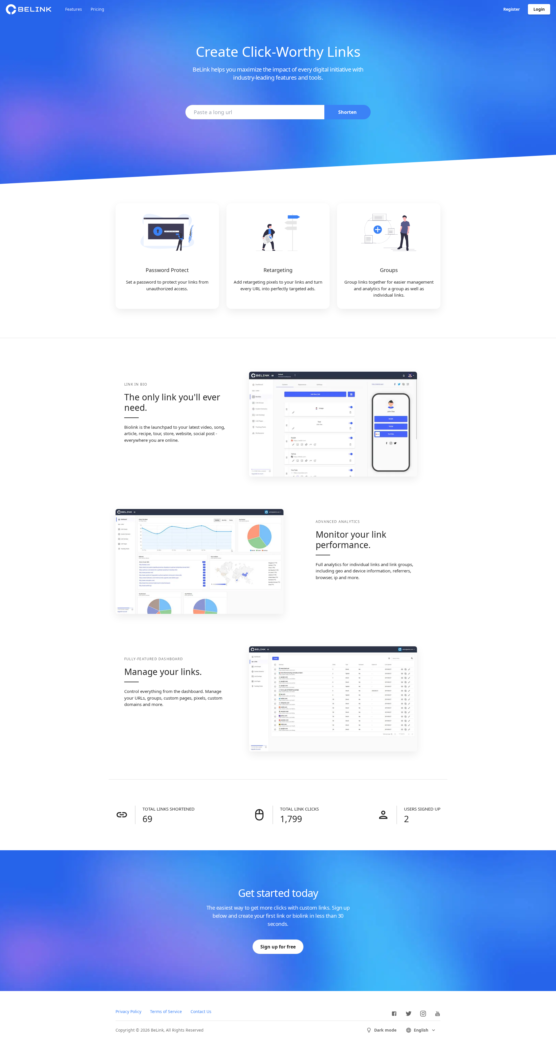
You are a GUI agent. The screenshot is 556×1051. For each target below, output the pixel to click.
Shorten (347, 112)
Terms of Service (166, 1011)
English (421, 1030)
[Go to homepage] (28, 9)
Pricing (97, 9)
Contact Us (201, 1011)
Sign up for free (278, 947)
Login (539, 9)
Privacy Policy (128, 1011)
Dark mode (385, 1030)
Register (511, 9)
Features (73, 9)
